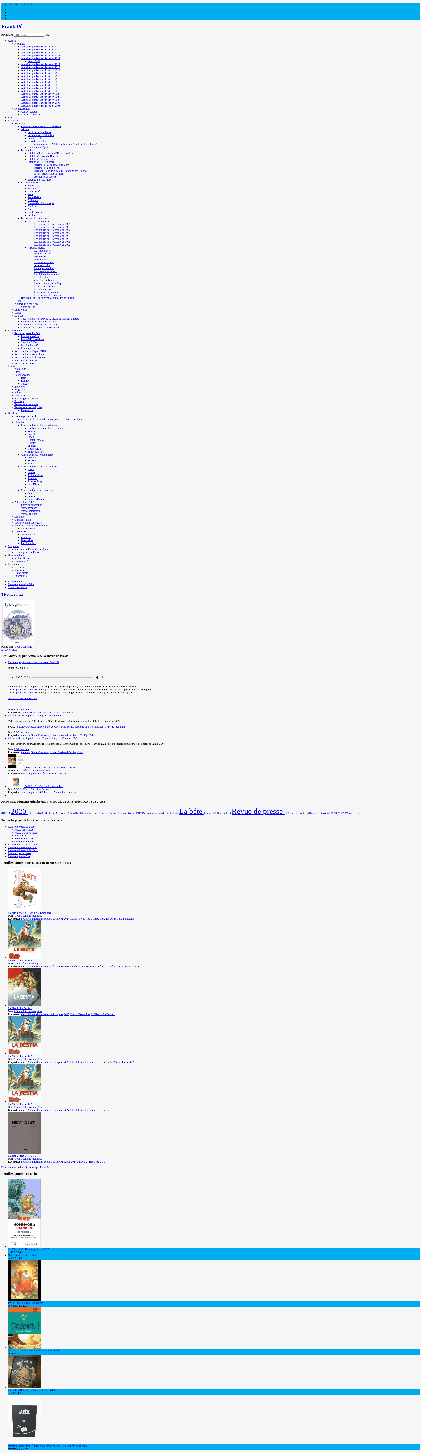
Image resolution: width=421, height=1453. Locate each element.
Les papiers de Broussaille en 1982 (52, 232)
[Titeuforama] (17, 643)
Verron (31, 431)
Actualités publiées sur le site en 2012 (40, 85)
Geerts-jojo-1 (34, 448)
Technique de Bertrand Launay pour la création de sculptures (52, 419)
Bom (23, 377)
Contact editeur (29, 111)
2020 (40, 792)
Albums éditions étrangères (28, 915)
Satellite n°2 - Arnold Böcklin (43, 156)
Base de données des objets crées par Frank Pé (25, 1167)
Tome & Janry (35, 481)
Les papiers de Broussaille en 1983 (52, 235)
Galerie (132, 813)
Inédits (17, 392)
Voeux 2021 (34, 61)
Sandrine (32, 206)
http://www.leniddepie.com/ (22, 698)
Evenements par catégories (28, 407)
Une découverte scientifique (48, 283)
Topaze (25, 383)
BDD (11, 117)
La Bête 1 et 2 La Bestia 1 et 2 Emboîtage (29, 912)
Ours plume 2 (21, 561)
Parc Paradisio (28, 543)
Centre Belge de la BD (59, 813)
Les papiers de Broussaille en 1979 (52, 227)
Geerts (31, 469)
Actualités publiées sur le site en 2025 (40, 46)
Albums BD (14, 120)
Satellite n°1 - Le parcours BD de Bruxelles (50, 153)
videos (352, 813)
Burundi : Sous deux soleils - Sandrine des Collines (60, 170)
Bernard (32, 185)
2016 (8, 813)
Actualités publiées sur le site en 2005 (40, 105)
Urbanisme (20, 531)
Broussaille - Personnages (41, 203)
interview (31, 712)
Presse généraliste (30, 336)
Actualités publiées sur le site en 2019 (40, 64)
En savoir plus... (9, 649)
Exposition (87, 813)
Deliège (32, 487)
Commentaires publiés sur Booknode (40, 327)
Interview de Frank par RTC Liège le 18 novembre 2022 (37, 715)
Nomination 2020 (30, 345)
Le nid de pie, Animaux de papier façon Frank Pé (33, 662)
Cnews (72, 813)
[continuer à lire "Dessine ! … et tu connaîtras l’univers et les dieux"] (24, 1347)
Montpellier (27, 540)
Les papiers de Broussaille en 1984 (52, 238)
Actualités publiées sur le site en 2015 (40, 76)
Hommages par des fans (26, 416)
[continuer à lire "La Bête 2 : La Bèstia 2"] (24, 1053)
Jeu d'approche (42, 265)
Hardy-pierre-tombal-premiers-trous (46, 428)
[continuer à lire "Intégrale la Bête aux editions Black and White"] (24, 1387)
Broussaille (20, 123)
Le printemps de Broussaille (48, 295)
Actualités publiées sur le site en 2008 (40, 96)
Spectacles (19, 570)
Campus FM (66, 712)
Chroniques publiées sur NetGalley (39, 324)
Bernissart (26, 537)
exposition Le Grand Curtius (61, 735)
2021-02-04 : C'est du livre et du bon (44, 786)
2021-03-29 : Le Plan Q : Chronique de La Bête (50, 767)
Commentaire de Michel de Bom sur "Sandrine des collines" (65, 144)
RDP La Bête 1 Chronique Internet (32, 770)
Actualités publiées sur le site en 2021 (40, 58)
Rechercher (7, 34)
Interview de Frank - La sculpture (31, 549)
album (24, 918)
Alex (30, 209)
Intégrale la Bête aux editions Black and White (32, 1390)
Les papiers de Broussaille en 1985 (52, 241)
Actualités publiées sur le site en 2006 (40, 102)
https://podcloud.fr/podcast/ (23, 689)
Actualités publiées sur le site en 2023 (40, 55)
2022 (66, 1014)
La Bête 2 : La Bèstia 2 (107, 966)
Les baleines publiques (39, 132)
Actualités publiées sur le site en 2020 (40, 67)
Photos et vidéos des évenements (31, 525)
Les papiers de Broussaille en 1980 (52, 230)
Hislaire (32, 442)
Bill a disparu (41, 256)
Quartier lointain (22, 519)
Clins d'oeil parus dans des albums (39, 425)
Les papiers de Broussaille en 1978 (52, 224)
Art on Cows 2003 (24, 502)
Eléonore (32, 188)
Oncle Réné (34, 191)
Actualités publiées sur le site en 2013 (40, 79)
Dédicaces (19, 395)
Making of (19, 516)
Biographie (20, 389)
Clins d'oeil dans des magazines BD (39, 466)
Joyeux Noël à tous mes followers (25, 1302)
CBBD (45, 813)
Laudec (31, 472)
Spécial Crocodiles (44, 262)
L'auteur (12, 366)
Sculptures (13, 546)
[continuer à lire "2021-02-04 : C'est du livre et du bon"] (16, 786)
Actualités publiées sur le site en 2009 (40, 93)
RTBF (288, 813)
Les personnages (29, 182)
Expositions (27, 410)
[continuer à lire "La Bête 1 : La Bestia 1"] (24, 1005)
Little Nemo (20, 309)
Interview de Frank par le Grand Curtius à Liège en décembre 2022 (43, 738)
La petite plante (42, 277)
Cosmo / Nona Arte (80, 918)
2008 (3, 813)
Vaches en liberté (30, 513)
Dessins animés (16, 555)
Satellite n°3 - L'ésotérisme (41, 159)
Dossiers (12, 413)
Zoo (363, 813)
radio (23, 712)
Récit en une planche (38, 221)
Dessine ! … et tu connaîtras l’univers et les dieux (33, 1350)
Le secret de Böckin (44, 286)
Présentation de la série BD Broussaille (41, 126)
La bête (42, 773)
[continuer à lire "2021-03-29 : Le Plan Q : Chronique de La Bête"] (16, 767)
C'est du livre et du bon (64, 792)
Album (31, 918)
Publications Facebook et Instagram (39, 321)
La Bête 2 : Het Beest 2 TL (22, 1155)
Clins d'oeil (20, 422)
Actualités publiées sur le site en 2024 (40, 49)
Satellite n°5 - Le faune (39, 179)
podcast (41, 712)
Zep (30, 493)
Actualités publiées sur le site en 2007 (40, 99)
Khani (67, 1161)
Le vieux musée (42, 250)
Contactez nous (22, 108)
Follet (31, 463)
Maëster (32, 460)
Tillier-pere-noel (36, 451)
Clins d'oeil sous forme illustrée (37, 454)
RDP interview (21, 709)
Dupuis (78, 813)
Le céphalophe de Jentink (47, 274)
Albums (25, 129)
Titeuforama (12, 594)
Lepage (31, 496)
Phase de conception (31, 504)
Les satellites (27, 150)
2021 (69, 773)
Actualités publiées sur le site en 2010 (40, 91)
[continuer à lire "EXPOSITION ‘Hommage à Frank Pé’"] (24, 1246)
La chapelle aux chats (45, 271)
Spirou (17, 312)
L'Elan (17, 300)
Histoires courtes (36, 247)
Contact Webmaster (31, 114)
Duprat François (36, 439)
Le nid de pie (52, 712)
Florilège (19, 401)
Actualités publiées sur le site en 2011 (40, 88)
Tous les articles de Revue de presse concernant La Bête (50, 318)
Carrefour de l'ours (44, 280)
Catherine (33, 200)
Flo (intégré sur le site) (26, 398)
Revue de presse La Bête (27, 333)
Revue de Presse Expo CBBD (30, 351)
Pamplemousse (42, 253)
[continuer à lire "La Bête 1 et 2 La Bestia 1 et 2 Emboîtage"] (24, 909)
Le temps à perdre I (44, 268)
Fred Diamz (34, 484)
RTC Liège (82, 735)
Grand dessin (21, 573)
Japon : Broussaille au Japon (49, 173)
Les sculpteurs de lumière (41, 135)
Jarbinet (32, 457)
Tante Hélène (34, 197)
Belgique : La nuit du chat (47, 167)
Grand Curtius (38, 735)
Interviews (19, 386)
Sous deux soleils (37, 141)
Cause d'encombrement (46, 292)
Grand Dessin (28, 528)
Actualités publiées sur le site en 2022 (40, 52)
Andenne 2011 (28, 534)
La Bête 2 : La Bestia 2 (20, 960)
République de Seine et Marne (303, 813)
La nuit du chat (35, 138)
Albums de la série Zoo (26, 303)
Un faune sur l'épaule (39, 147)
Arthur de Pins (35, 475)
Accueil (12, 40)
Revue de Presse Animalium (29, 354)
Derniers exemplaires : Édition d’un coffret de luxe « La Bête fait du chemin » (48, 1445)
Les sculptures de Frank (26, 552)
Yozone (359, 813)
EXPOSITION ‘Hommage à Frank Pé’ (28, 1249)
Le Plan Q (60, 773)
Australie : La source (45, 176)
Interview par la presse (26, 360)
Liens (17, 371)
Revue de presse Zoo (25, 363)
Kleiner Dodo (21, 558)
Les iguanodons (42, 289)
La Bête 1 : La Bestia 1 (20, 1008)
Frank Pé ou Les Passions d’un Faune (110, 813)
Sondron (32, 478)
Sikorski (32, 434)
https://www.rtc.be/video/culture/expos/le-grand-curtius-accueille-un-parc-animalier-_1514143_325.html (71, 726)
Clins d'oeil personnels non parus (38, 490)
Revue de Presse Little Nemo (29, 357)
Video (92, 735)
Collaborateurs (22, 374)
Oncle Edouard (35, 212)
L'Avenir (161, 813)
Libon (31, 436)
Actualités (19, 43)
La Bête (18, 315)
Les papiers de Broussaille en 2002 (52, 244)
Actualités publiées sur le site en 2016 (40, 82)
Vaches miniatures (30, 510)
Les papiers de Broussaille (34, 218)
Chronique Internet (31, 348)
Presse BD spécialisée (32, 339)
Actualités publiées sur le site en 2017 (40, 70)
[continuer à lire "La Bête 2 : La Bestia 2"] (24, 957)
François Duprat (36, 499)
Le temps (208, 813)
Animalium (20, 368)
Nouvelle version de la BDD (23, 1255)
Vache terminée (29, 507)
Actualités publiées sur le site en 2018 (40, 73)
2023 (66, 966)
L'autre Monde (152, 813)
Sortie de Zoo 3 (29, 306)
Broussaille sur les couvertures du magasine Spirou (47, 298)
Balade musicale (42, 259)
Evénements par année (26, 404)
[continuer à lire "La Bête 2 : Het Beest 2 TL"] (24, 1152)
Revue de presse (16, 330)
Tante (30, 194)
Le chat (31, 215)
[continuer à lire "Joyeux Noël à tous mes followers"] (24, 1299)
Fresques (19, 567)
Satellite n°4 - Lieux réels (41, 161)
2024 (66, 918)
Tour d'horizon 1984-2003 (28, 522)
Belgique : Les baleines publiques (51, 164)
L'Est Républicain (172, 813)
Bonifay (25, 380)
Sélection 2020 (29, 342)
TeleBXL (338, 813)
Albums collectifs (23, 646)
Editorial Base (77, 1062)
